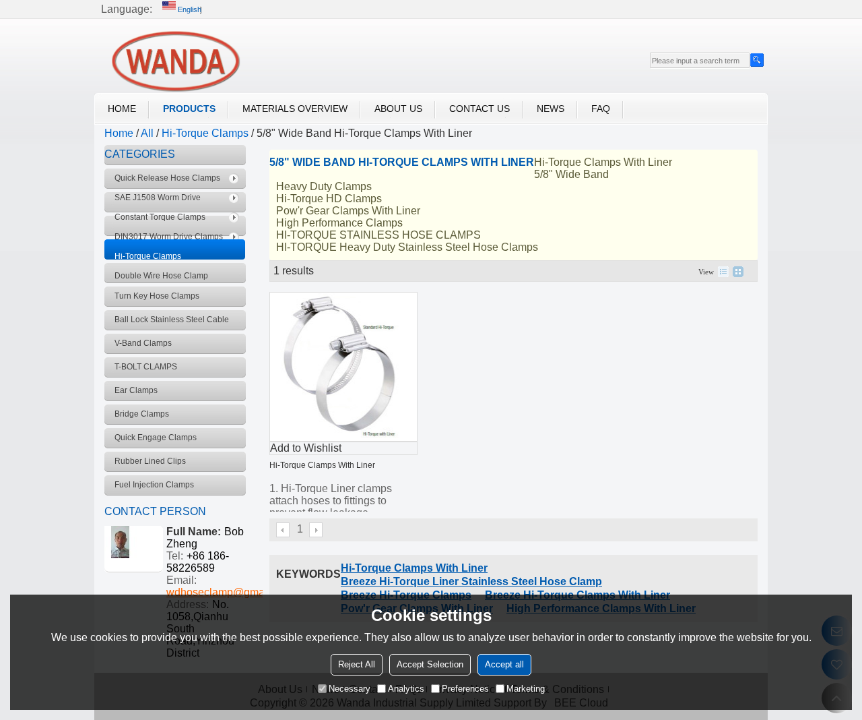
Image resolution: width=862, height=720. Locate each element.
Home (122, 108)
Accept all (504, 664)
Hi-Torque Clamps (205, 133)
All (147, 133)
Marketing (525, 689)
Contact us (479, 108)
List (723, 271)
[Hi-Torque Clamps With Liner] (343, 367)
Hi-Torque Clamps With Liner (322, 465)
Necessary (349, 689)
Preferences (465, 689)
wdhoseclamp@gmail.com (229, 592)
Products (189, 108)
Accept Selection (430, 664)
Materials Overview (294, 108)
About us (398, 108)
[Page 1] (283, 529)
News (550, 108)
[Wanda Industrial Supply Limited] (175, 61)
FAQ (600, 108)
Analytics (406, 689)
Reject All (356, 664)
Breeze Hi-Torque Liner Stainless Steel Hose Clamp (471, 581)
